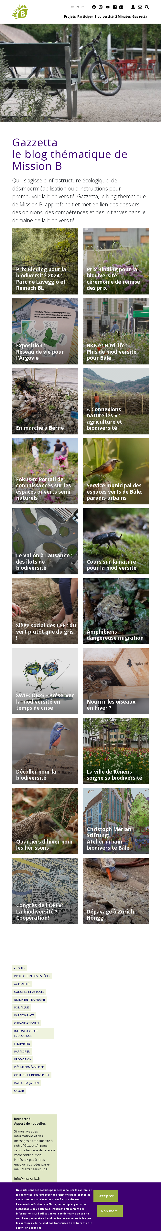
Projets (70, 16)
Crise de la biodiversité (31, 1075)
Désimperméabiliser (29, 1067)
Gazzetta (139, 16)
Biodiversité (104, 16)
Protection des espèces (32, 976)
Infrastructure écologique (26, 1033)
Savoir (19, 1091)
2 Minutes (123, 16)
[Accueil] (20, 6)
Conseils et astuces (29, 992)
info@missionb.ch (27, 1178)
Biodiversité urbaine (29, 999)
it (82, 7)
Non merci (110, 1211)
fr (78, 7)
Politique (21, 1007)
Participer (85, 16)
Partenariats (24, 1015)
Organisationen (26, 1023)
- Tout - (19, 968)
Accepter (105, 1195)
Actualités (22, 984)
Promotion (22, 1059)
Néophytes (22, 1043)
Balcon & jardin (26, 1083)
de (73, 7)
